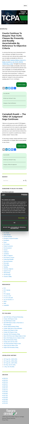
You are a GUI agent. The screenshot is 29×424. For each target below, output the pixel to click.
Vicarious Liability (8, 276)
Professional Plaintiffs (9, 259)
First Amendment (8, 248)
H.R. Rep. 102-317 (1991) (9, 364)
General (5, 249)
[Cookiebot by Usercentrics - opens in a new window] (21, 195)
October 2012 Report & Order (10, 332)
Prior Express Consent (9, 257)
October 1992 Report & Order (10, 319)
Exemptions (6, 240)
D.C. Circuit (6, 232)
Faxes (5, 242)
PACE (5, 301)
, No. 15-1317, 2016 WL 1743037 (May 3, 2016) (14, 61)
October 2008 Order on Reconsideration (13, 328)
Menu (25, 5)
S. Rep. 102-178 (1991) (9, 366)
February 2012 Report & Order (11, 330)
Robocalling (6, 265)
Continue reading (22, 84)
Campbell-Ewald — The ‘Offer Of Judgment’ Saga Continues (14, 116)
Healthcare (6, 251)
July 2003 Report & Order (9, 320)
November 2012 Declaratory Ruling (12, 334)
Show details (21, 218)
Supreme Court (7, 270)
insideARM (6, 305)
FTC (5, 292)
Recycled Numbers (8, 261)
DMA (5, 303)
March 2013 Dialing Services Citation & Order (14, 338)
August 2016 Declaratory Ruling (11, 347)
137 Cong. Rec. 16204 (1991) (10, 359)
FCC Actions (7, 244)
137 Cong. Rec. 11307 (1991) (10, 362)
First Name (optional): (8, 192)
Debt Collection (7, 234)
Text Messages (7, 274)
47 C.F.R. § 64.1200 (8, 297)
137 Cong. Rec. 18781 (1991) (10, 361)
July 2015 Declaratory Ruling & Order (12, 343)
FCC (5, 288)
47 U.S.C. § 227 (7, 295)
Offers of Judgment (12, 164)
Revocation (6, 263)
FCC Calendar (7, 290)
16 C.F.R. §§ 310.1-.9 (8, 299)
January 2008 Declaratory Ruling (11, 326)
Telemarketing (7, 272)
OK (14, 222)
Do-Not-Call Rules (8, 236)
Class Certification (12, 103)
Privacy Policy (5, 419)
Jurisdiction (6, 253)
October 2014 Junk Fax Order (10, 341)
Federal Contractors (8, 246)
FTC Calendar (7, 293)
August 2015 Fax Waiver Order (11, 345)
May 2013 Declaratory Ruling (10, 339)
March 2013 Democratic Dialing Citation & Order (15, 336)
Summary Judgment (8, 268)
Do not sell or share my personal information (14, 228)
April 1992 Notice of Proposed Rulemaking (13, 317)
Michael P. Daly (12, 98)
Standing (6, 267)
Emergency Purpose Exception (11, 238)
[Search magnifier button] (26, 181)
